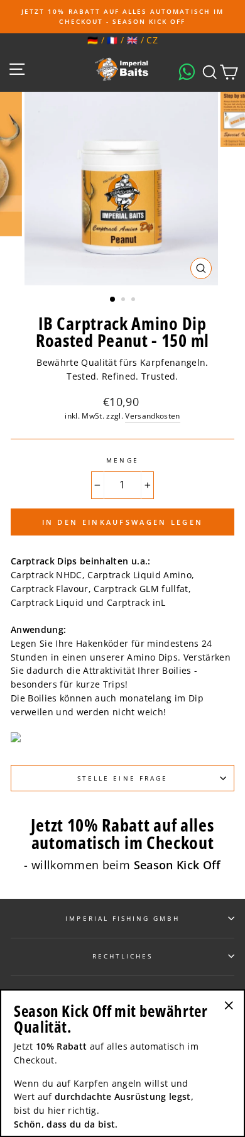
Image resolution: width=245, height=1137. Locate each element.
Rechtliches (122, 956)
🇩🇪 (92, 40)
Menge (122, 460)
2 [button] (124, 300)
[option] (122, 16)
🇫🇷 (112, 40)
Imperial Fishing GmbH (122, 918)
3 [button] (134, 300)
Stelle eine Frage (122, 778)
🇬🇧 (132, 40)
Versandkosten (152, 415)
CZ (152, 40)
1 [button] (113, 300)
